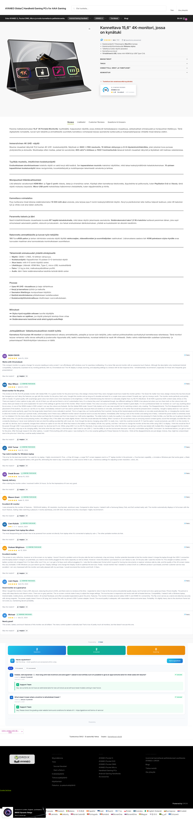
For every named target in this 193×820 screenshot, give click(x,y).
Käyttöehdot (57, 781)
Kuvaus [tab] (70, 122)
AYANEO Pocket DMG (107, 764)
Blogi (148, 764)
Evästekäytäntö (58, 774)
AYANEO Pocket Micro (108, 767)
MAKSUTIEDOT (105, 59)
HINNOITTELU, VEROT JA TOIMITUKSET (115, 68)
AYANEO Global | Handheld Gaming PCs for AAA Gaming (35, 8)
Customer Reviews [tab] (96, 122)
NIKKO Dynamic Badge (23, 812)
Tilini (172, 10)
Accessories (104, 777)
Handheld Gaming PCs (108, 770)
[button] (182, 18)
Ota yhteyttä (183, 10)
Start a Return (59, 770)
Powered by (92, 642)
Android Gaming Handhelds (110, 774)
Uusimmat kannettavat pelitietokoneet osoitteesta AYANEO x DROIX (165, 759)
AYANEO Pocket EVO (107, 761)
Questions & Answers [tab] (117, 122)
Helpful (23, 376)
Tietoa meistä (151, 768)
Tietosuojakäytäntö (59, 778)
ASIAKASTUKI (105, 72)
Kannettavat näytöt (115, 737)
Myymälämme (57, 758)
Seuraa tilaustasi (60, 766)
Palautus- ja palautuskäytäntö (63, 785)
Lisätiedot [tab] (81, 122)
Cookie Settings (5, 790)
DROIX (185, 803)
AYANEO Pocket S (106, 758)
